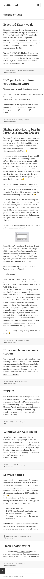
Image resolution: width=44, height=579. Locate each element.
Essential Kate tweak (18, 24)
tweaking (31, 71)
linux (20, 71)
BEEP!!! (8, 391)
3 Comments (9, 538)
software (25, 71)
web (25, 564)
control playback (23, 551)
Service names (13, 475)
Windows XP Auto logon (20, 432)
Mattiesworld (11, 5)
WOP (5, 287)
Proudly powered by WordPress (13, 576)
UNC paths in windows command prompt (19, 81)
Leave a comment (10, 72)
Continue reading (11, 374)
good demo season (18, 141)
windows (26, 120)
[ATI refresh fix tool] (22, 237)
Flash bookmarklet (16, 546)
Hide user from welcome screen (20, 351)
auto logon (7, 369)
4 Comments (9, 467)
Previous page (2, 571)
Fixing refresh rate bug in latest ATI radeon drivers (21, 131)
